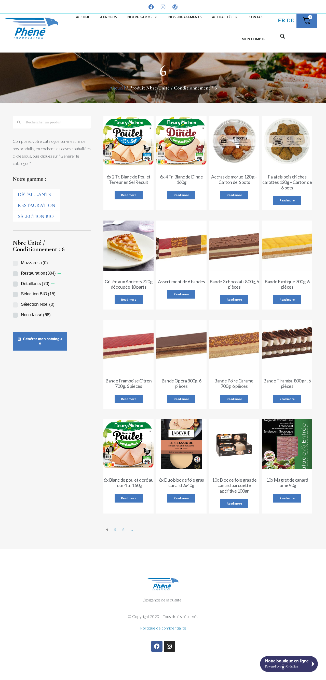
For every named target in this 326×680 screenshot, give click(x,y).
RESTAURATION (36, 205)
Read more (128, 195)
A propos (108, 17)
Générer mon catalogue (42, 341)
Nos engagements (185, 17)
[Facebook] (156, 646)
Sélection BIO (36, 216)
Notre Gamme (139, 17)
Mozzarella (34, 262)
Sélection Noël (38, 304)
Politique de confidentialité (163, 627)
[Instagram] (169, 646)
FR (281, 20)
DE (290, 20)
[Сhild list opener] (59, 273)
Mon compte (253, 39)
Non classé (36, 314)
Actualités (222, 17)
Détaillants (35, 283)
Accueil (83, 17)
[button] (282, 36)
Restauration (38, 273)
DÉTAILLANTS (34, 194)
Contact (257, 17)
